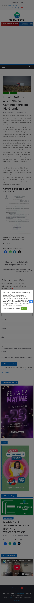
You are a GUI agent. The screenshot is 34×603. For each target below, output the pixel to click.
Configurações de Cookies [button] (12, 308)
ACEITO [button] (24, 308)
